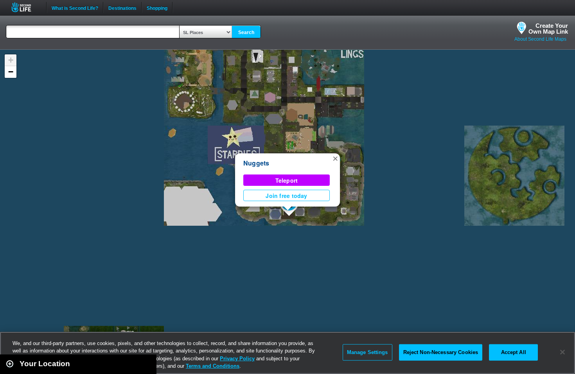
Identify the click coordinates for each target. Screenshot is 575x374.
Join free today (286, 196)
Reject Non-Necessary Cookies (440, 352)
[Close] (562, 352)
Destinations (122, 7)
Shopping (157, 7)
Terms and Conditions (212, 366)
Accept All (513, 352)
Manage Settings (367, 352)
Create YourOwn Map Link (548, 28)
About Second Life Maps (540, 39)
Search (246, 32)
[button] (335, 158)
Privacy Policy (237, 358)
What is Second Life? (75, 7)
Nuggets (256, 162)
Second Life (25, 7)
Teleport (286, 180)
